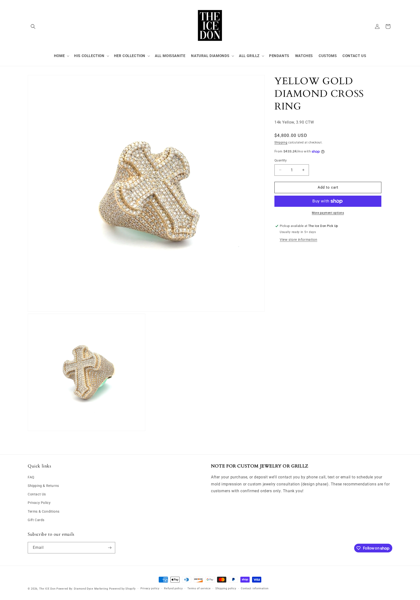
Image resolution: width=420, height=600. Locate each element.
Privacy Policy (39, 503)
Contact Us (37, 494)
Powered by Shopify (122, 588)
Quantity (280, 160)
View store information (298, 240)
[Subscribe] (109, 547)
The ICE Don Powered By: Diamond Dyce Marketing (73, 588)
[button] (33, 26)
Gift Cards (36, 520)
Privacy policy (149, 588)
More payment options (328, 213)
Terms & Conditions (44, 511)
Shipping (281, 142)
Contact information (254, 588)
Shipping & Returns (43, 486)
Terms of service (198, 588)
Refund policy (173, 588)
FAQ (31, 477)
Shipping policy (225, 588)
